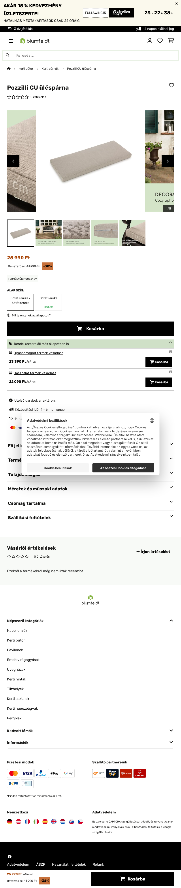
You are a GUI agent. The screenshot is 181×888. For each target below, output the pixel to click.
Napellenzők (17, 630)
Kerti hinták (16, 679)
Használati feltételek (69, 864)
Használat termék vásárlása (35, 373)
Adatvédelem (18, 864)
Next (168, 161)
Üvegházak (16, 669)
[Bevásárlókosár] (171, 41)
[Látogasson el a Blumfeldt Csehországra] (80, 821)
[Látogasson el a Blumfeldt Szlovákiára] (71, 821)
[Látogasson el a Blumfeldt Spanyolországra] (45, 821)
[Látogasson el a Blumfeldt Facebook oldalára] (9, 857)
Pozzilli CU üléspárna (81, 68)
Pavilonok (15, 650)
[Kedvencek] (160, 41)
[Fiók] (149, 41)
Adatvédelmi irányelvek (109, 826)
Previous (13, 161)
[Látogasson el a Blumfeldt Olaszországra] (36, 821)
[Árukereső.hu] (122, 41)
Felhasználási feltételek (145, 826)
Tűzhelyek (15, 689)
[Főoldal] (13, 68)
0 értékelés (38, 97)
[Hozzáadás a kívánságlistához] (171, 85)
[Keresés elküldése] (7, 55)
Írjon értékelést (155, 551)
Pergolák (14, 718)
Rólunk (98, 864)
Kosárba (94, 328)
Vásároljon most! (121, 13)
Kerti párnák (50, 68)
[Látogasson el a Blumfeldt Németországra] (9, 821)
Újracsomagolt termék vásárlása (38, 353)
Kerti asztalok (18, 699)
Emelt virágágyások (23, 660)
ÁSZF (40, 864)
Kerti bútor (26, 68)
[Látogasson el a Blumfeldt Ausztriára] (18, 821)
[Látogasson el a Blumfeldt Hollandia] (62, 821)
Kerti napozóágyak (22, 708)
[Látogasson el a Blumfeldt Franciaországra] (27, 821)
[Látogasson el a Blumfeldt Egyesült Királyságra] (54, 821)
